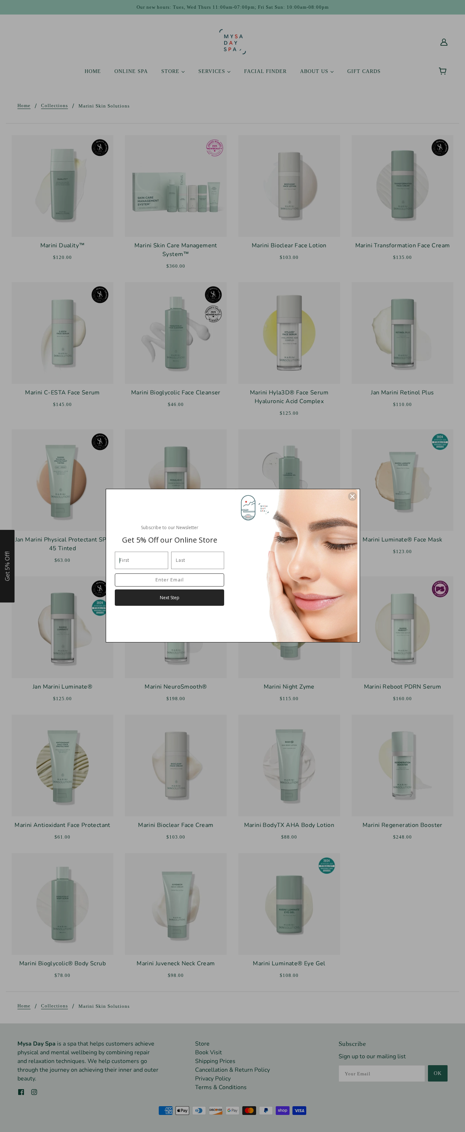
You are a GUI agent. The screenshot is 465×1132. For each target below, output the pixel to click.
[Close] (352, 496)
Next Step (169, 598)
